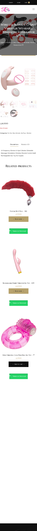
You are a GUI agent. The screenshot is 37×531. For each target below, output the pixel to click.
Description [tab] (14, 144)
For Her (10, 133)
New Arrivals (16, 133)
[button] (18, 345)
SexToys (23, 133)
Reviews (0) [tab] (25, 144)
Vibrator (28, 133)
